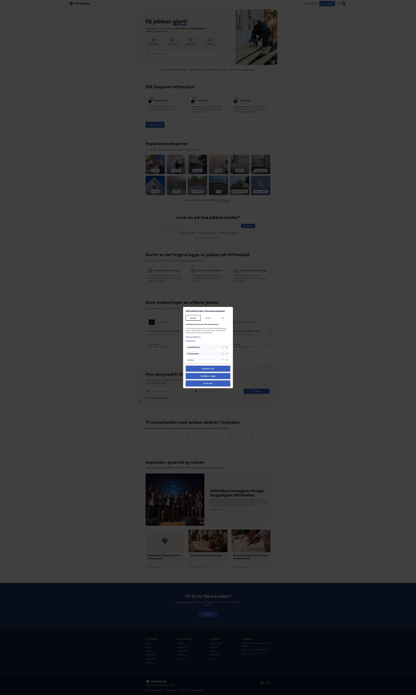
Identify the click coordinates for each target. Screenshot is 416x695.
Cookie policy (191, 341)
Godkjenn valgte (208, 376)
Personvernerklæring (193, 337)
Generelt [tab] (193, 318)
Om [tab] (223, 318)
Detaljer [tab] (208, 318)
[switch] (221, 347)
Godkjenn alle (208, 368)
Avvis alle (208, 383)
